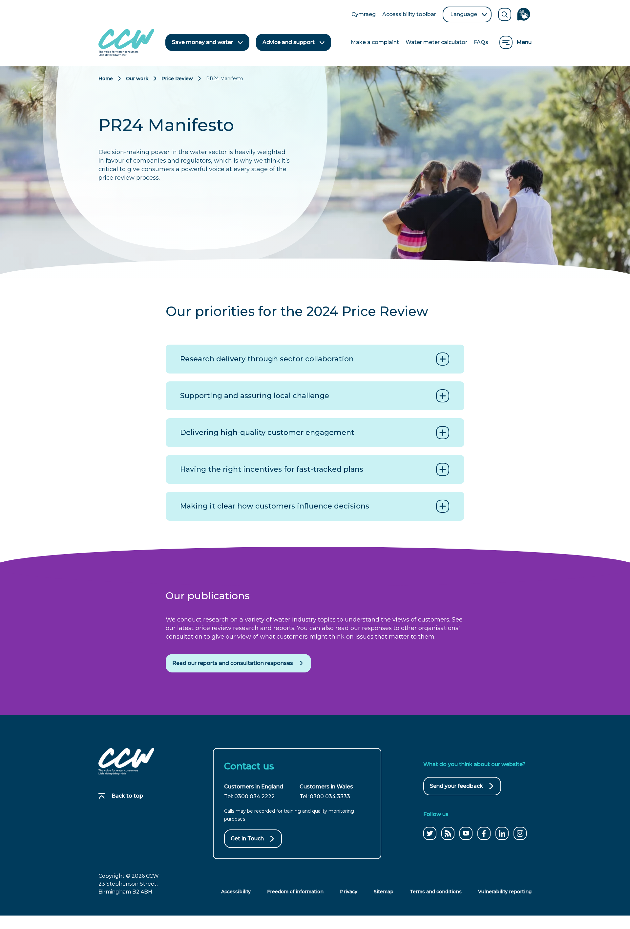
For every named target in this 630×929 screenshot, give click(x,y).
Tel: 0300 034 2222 (249, 796)
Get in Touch (247, 838)
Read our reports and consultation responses (232, 663)
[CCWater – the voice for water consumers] (126, 761)
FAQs (481, 42)
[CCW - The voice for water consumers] (126, 42)
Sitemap (383, 892)
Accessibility (236, 892)
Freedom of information (295, 892)
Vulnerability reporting (505, 892)
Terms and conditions (436, 892)
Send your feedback (456, 789)
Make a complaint (375, 42)
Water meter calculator (436, 42)
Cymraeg (363, 14)
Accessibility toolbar (409, 14)
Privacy (348, 892)
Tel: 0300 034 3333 (325, 796)
